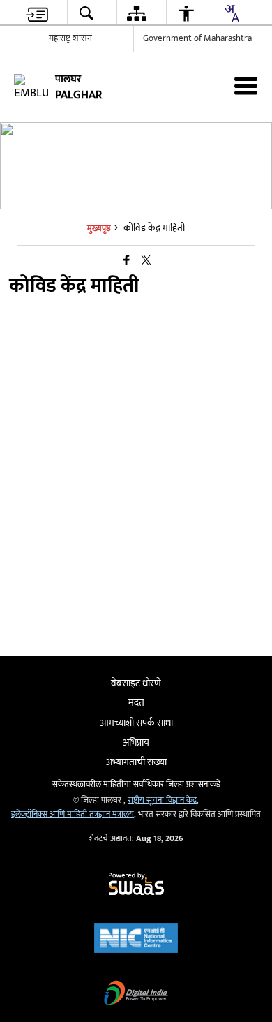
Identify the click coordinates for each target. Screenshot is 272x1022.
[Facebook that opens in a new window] (126, 261)
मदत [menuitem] (136, 703)
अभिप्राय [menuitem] (136, 742)
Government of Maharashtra (197, 38)
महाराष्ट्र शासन (70, 38)
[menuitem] (36, 13)
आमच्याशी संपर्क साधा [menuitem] (136, 723)
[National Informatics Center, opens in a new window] (136, 939)
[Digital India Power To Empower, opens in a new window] (136, 994)
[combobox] (232, 13)
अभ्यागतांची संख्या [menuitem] (136, 762)
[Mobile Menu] (246, 85)
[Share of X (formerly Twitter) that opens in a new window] (146, 261)
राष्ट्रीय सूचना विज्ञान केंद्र (162, 800)
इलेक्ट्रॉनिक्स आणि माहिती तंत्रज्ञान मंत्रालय (72, 814)
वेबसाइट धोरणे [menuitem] (136, 683)
